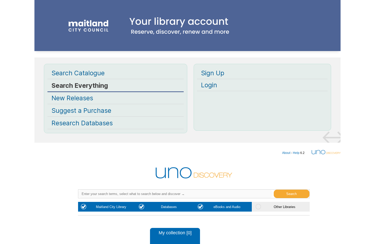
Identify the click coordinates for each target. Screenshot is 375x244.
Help (296, 153)
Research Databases (82, 123)
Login (209, 85)
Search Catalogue (78, 73)
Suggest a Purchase (81, 110)
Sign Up (212, 73)
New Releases (72, 98)
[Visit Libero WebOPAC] (187, 38)
